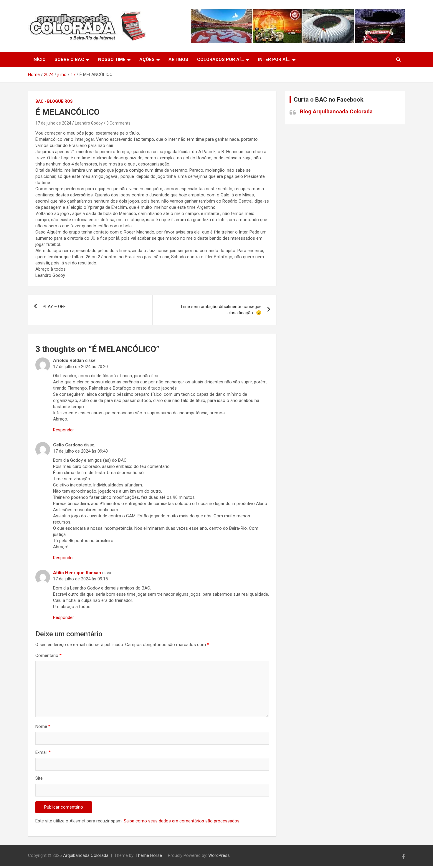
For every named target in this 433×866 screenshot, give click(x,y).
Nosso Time (111, 59)
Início (39, 59)
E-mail (43, 752)
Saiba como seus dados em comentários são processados (181, 821)
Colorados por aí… (220, 59)
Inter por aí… (274, 59)
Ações (147, 59)
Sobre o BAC (69, 59)
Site (39, 778)
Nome (42, 726)
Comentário (48, 655)
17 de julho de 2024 (53, 123)
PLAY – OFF (54, 306)
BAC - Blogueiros (54, 101)
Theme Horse (148, 855)
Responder (63, 430)
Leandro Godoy (89, 123)
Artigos (178, 59)
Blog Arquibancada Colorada (336, 111)
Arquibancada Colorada (85, 855)
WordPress (219, 855)
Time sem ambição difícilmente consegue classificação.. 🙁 (221, 309)
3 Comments (118, 123)
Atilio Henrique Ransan (77, 572)
